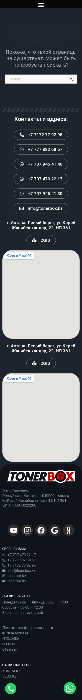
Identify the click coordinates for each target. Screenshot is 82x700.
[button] (41, 4)
